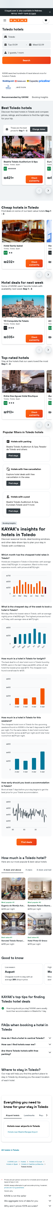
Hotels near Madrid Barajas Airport (23, 1132)
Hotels (23, 1162)
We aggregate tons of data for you (21, 1200)
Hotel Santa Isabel (13, 245)
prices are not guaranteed (14, 1187)
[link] (13, 455)
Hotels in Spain (12, 1164)
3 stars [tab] (29, 870)
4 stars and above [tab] (12, 870)
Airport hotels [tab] (12, 1115)
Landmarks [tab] (29, 1115)
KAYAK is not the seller (15, 1195)
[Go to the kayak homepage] (18, 20)
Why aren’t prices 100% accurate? (21, 1205)
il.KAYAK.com (12, 1162)
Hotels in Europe (35, 1162)
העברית (32, 13)
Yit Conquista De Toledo (16, 320)
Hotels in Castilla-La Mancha (32, 1164)
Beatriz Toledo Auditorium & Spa (21, 161)
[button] (50, 12)
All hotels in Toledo (10, 1150)
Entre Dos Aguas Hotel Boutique (21, 396)
